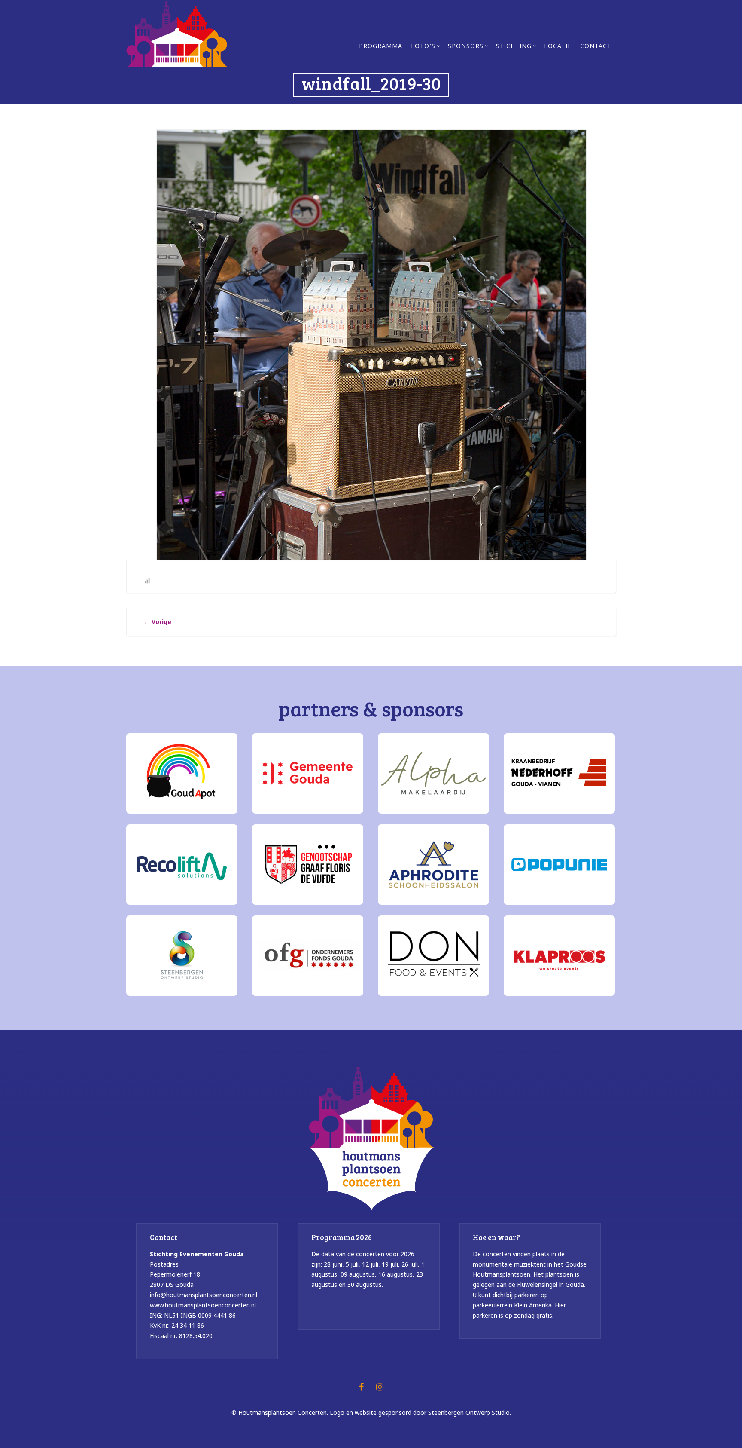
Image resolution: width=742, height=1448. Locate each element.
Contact (595, 47)
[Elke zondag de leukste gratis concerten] (177, 33)
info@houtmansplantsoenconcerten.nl (203, 1295)
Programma (380, 47)
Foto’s (423, 47)
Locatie (558, 47)
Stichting (514, 47)
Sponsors (466, 47)
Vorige (157, 622)
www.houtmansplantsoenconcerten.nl (203, 1305)
